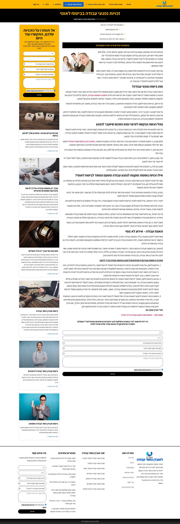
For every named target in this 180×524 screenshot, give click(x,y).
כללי (97, 19)
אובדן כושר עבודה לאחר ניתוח (94, 468)
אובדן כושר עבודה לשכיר (96, 463)
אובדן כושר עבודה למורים (96, 473)
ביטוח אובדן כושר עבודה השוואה (43, 423)
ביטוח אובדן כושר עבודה (47, 310)
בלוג (47, 4)
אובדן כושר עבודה (115, 4)
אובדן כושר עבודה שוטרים (96, 484)
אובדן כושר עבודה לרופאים (95, 478)
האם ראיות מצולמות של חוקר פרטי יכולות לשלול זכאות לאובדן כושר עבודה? (63, 493)
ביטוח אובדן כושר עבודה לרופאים (43, 371)
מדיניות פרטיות (146, 370)
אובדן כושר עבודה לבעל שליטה (94, 489)
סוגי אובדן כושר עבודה (96, 4)
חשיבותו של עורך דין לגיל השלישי (43, 250)
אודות (129, 4)
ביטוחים (58, 4)
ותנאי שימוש (137, 370)
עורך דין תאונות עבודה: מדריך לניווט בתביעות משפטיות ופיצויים (41, 189)
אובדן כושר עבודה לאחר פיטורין (94, 458)
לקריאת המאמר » (52, 151)
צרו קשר (36, 4)
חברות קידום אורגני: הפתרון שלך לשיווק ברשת (40, 134)
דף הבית (103, 19)
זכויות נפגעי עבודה (75, 4)
